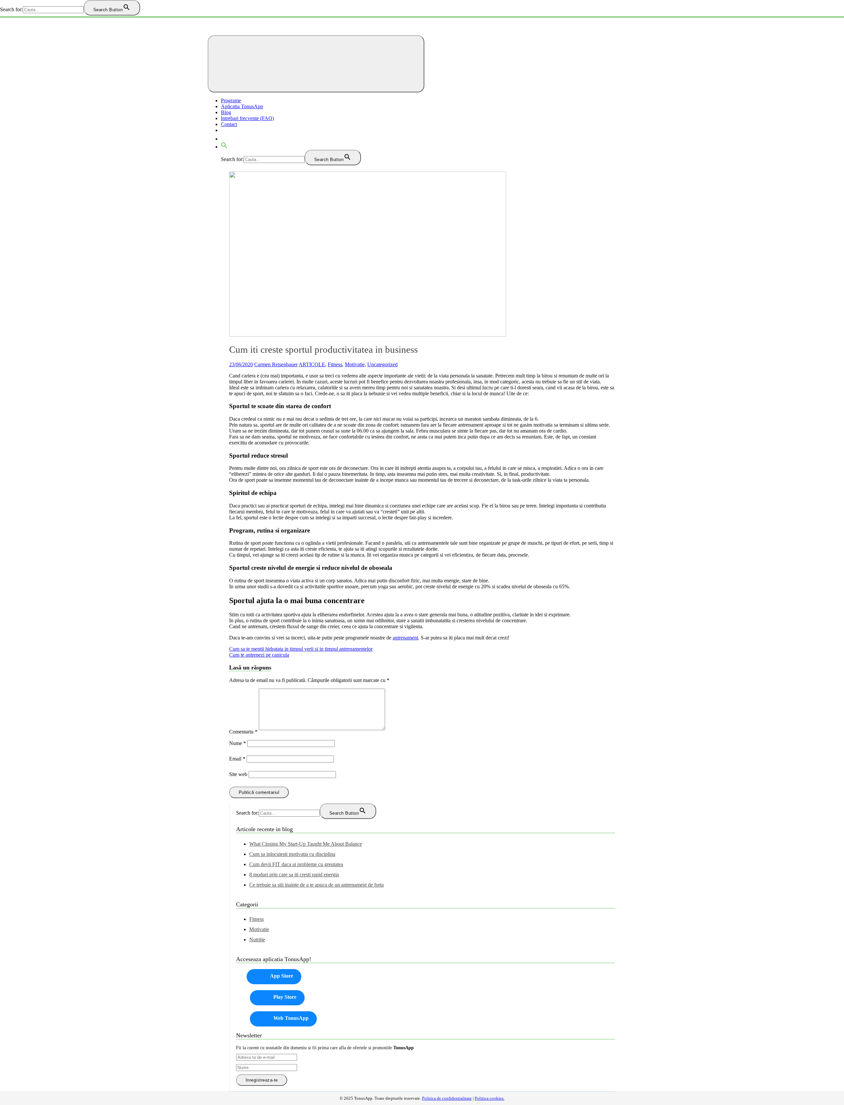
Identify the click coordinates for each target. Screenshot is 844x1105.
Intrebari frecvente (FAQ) (247, 118)
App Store (281, 976)
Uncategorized (382, 364)
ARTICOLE (312, 364)
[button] (224, 146)
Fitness (335, 364)
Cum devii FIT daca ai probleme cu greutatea (296, 864)
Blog (226, 112)
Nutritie (257, 939)
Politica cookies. (489, 1098)
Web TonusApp (291, 1018)
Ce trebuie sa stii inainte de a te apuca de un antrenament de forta (316, 885)
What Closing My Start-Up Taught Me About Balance (305, 844)
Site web (238, 774)
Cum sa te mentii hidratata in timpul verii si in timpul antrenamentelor (301, 649)
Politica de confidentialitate (447, 1098)
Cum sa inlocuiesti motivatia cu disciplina (292, 854)
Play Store (284, 997)
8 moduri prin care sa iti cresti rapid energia (294, 874)
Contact (229, 124)
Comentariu (243, 731)
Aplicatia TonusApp (242, 106)
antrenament (405, 637)
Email (237, 759)
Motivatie (355, 364)
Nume (237, 743)
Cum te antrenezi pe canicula (259, 655)
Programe (231, 100)
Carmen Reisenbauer (276, 364)
